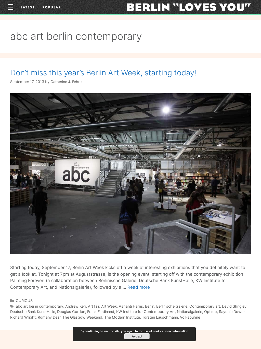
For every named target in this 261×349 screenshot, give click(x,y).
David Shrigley (234, 306)
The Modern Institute (122, 317)
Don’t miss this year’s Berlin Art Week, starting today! (103, 72)
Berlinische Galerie (171, 306)
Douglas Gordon (71, 311)
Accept (137, 336)
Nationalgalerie (189, 311)
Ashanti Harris (131, 306)
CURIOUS (24, 300)
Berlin (149, 306)
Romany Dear (49, 317)
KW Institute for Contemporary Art (145, 311)
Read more (138, 287)
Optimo (210, 311)
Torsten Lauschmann (160, 317)
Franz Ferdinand (100, 311)
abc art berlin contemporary (39, 306)
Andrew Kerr (75, 306)
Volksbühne (190, 317)
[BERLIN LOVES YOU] (189, 6)
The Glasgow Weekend (82, 317)
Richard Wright (23, 317)
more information (176, 331)
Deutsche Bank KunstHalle (32, 311)
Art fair (93, 306)
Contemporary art (204, 306)
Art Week (109, 306)
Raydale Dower (231, 311)
